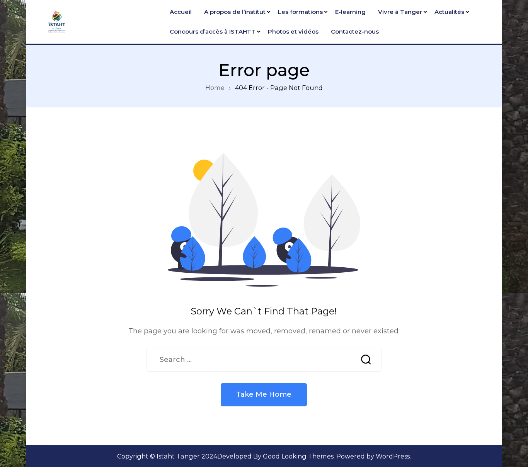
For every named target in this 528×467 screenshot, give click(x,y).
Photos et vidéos (293, 31)
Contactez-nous (355, 31)
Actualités (449, 11)
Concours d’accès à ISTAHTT (212, 31)
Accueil (181, 11)
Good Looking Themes (298, 456)
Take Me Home (263, 394)
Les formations (300, 11)
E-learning (350, 11)
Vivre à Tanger (400, 11)
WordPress (393, 456)
